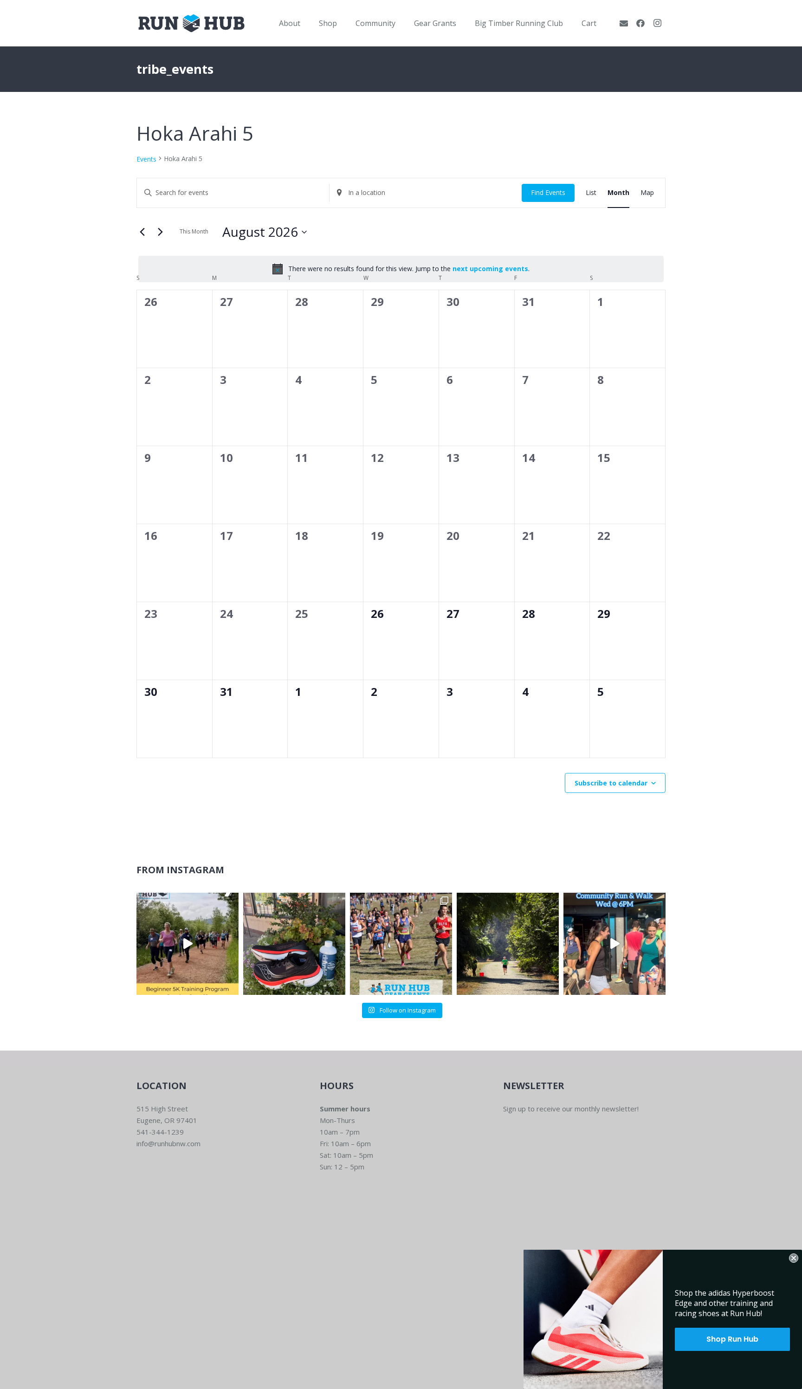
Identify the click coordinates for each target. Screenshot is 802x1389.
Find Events (548, 192)
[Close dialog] (793, 1258)
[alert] (401, 269)
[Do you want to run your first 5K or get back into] (187, 944)
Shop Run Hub (732, 1339)
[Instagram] (657, 23)
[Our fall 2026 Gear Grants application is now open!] (401, 944)
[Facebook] (640, 23)
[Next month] (160, 232)
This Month (194, 231)
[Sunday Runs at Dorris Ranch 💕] (508, 944)
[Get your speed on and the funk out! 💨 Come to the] (294, 944)
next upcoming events (490, 268)
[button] (307, 23)
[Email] (623, 23)
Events (146, 159)
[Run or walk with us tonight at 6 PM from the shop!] (614, 944)
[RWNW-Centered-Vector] (191, 23)
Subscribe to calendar (611, 783)
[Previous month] (142, 232)
